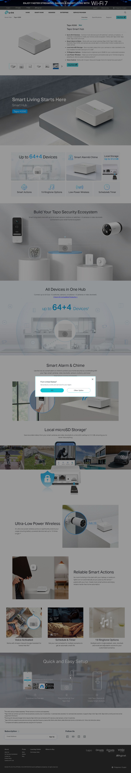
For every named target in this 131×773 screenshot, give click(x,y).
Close (92, 379)
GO (52, 390)
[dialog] (65, 386)
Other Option (78, 390)
